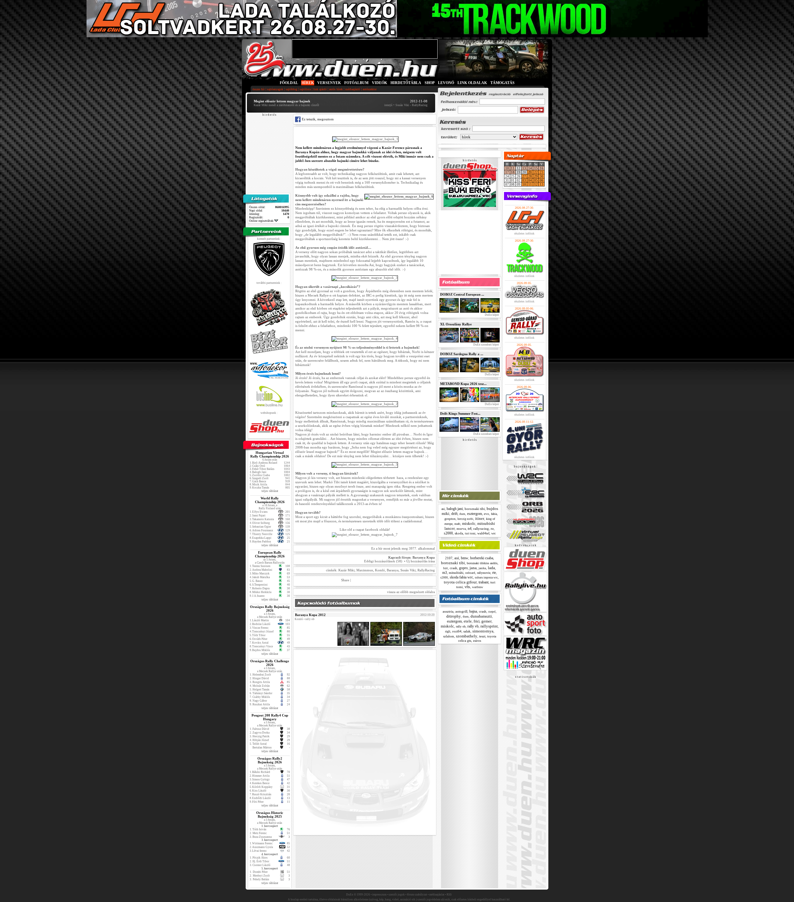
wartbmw (477, 587)
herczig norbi (465, 518)
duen (462, 514)
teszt (482, 636)
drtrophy (453, 616)
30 (541, 176)
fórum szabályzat (417, 894)
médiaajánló (352, 89)
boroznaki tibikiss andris (482, 563)
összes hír (258, 89)
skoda (459, 533)
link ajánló (320, 89)
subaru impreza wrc (486, 577)
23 (541, 172)
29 (536, 176)
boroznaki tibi (475, 509)
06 (541, 180)
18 (513, 172)
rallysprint (489, 626)
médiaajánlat (436, 894)
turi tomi (470, 533)
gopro (463, 568)
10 (507, 168)
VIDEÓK (379, 83)
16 (541, 168)
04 (530, 180)
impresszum (379, 894)
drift (454, 513)
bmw (464, 558)
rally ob (461, 626)
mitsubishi (456, 572)
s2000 (448, 533)
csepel (492, 611)
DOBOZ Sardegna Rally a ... (461, 354)
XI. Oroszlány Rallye (456, 324)
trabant (483, 582)
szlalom (448, 636)
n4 (469, 528)
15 (536, 168)
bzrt (445, 568)
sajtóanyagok (275, 89)
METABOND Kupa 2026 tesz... (463, 384)
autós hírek (336, 89)
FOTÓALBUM (356, 83)
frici (477, 621)
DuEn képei (491, 314)
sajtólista (305, 89)
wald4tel (483, 533)
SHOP (430, 83)
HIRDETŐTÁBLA (405, 83)
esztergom (474, 513)
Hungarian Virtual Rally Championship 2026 (269, 454)
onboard (470, 572)
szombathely (466, 636)
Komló (380, 570)
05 (536, 180)
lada (491, 567)
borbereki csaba (481, 558)
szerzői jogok (397, 894)
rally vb (473, 626)
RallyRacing (426, 570)
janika (482, 568)
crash (453, 568)
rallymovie (483, 572)
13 (524, 168)
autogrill (461, 611)
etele (468, 621)
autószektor (370, 89)
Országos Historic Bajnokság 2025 (269, 814)
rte (492, 528)
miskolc (468, 523)
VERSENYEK (329, 83)
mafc (457, 523)
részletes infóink (524, 233)
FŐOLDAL (289, 83)
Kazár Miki (346, 570)
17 (507, 172)
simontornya (482, 631)
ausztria (448, 611)
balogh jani (455, 509)
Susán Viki (408, 570)
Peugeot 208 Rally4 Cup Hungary (270, 717)
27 (524, 176)
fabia (494, 514)
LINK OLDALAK (472, 83)
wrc (493, 533)
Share (345, 580)
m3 (444, 572)
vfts (467, 587)
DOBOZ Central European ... (462, 294)
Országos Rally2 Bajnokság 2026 (269, 760)
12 (536, 184)
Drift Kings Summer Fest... (460, 413)
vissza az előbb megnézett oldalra (411, 592)
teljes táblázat (269, 491)
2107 (449, 558)
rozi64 (457, 631)
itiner (479, 518)
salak (467, 631)
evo (486, 514)
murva (461, 528)
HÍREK (307, 83)
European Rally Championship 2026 (270, 554)
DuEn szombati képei (486, 344)
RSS (449, 894)
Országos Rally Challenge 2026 (269, 663)
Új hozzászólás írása (420, 561)
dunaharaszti (481, 616)
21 (530, 172)
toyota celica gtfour (460, 582)
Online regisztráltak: (261, 220)
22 (536, 172)
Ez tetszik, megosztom (317, 119)
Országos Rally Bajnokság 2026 (270, 608)
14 (530, 168)
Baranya (393, 570)
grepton (450, 518)
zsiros (477, 640)
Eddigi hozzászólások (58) (383, 561)
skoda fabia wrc (461, 577)
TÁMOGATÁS (502, 83)
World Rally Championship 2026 (270, 500)
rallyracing (481, 528)
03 (524, 180)
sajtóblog (291, 89)
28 (530, 176)
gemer (486, 621)
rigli (447, 631)
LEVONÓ (446, 83)
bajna (473, 611)
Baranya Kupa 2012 (310, 615)
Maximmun (364, 570)
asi (443, 509)
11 (513, 168)
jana (473, 567)
